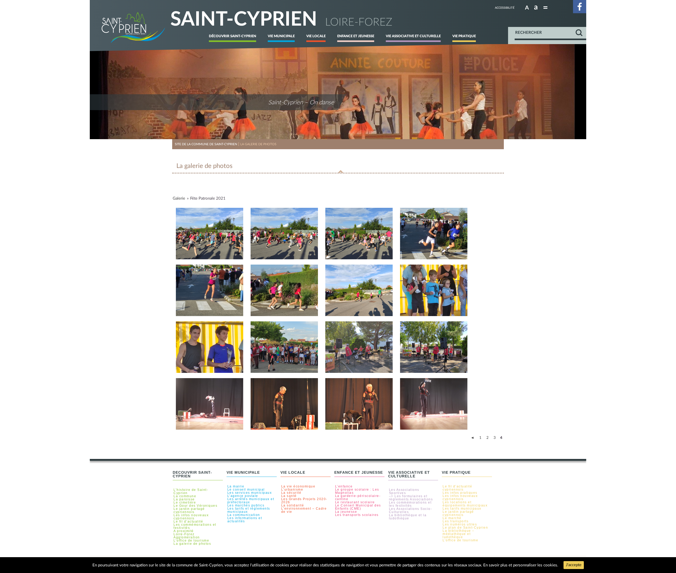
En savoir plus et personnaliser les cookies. (520, 565)
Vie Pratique (464, 36)
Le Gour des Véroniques (195, 505)
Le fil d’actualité (188, 521)
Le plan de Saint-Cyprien (465, 527)
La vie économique (298, 486)
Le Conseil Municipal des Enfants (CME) (358, 507)
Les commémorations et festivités (194, 526)
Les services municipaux (249, 492)
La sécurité (291, 492)
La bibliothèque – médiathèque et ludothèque (459, 534)
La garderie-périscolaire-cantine (358, 497)
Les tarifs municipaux (462, 508)
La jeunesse (346, 511)
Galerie (179, 198)
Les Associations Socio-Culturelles (410, 510)
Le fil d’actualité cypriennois (457, 488)
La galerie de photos (192, 543)
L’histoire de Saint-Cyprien (190, 491)
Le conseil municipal (246, 489)
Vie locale (316, 36)
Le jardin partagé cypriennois (189, 510)
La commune (184, 496)
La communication (243, 514)
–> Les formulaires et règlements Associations (411, 498)
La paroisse (184, 499)
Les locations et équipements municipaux (465, 504)
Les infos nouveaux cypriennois (191, 517)
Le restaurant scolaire (355, 502)
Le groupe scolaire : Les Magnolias (357, 491)
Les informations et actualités (244, 519)
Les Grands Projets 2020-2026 (304, 500)
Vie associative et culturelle (413, 36)
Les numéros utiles (460, 524)
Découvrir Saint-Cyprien (232, 36)
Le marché (452, 518)
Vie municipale (281, 36)
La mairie (236, 486)
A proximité (183, 531)
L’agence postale (242, 495)
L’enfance (344, 486)
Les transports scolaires (357, 514)
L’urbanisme (292, 489)
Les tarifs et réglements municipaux (248, 510)
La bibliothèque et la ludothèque (408, 517)
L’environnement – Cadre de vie (304, 510)
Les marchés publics (246, 505)
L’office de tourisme (191, 540)
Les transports (455, 521)
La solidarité (292, 505)
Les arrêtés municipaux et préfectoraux (250, 500)
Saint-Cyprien (243, 20)
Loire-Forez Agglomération (186, 536)
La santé (289, 495)
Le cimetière (184, 502)
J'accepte (573, 565)
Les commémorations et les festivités (410, 504)
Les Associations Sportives (404, 491)
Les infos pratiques (460, 492)
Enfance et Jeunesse (355, 36)
